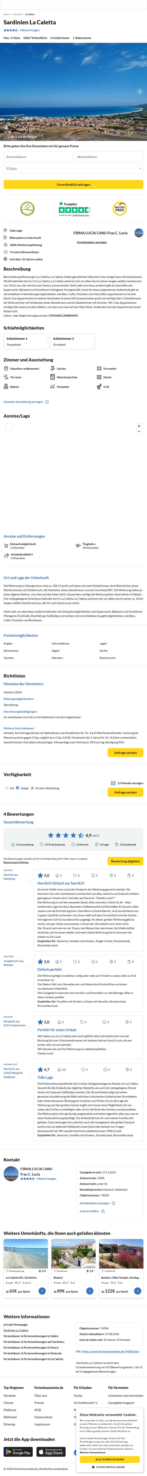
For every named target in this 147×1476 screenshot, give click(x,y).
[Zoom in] (139, 426)
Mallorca (10, 1410)
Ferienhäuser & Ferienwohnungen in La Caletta (33, 1359)
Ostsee (8, 1403)
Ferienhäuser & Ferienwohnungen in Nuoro (31, 1347)
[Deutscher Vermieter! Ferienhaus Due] (73, 1253)
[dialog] (109, 1440)
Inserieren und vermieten (125, 1395)
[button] (134, 5)
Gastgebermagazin (121, 1403)
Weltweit (10, 1417)
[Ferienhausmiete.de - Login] (126, 5)
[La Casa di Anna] (26, 1253)
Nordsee (10, 1395)
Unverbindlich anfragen (73, 184)
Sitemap (9, 1424)
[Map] (73, 475)
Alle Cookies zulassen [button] (110, 1459)
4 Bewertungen (29, 30)
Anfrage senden (125, 753)
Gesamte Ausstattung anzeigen (23, 401)
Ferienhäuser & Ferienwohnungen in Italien (31, 1336)
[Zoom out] (139, 431)
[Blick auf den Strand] (73, 92)
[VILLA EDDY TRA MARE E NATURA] (121, 1253)
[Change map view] (9, 427)
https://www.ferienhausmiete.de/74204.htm (110, 1351)
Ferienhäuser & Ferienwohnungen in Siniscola (32, 1353)
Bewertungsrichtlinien (16, 862)
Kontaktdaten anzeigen (92, 242)
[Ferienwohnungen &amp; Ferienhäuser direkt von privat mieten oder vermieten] (6, 5)
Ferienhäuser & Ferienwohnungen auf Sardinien (34, 1341)
